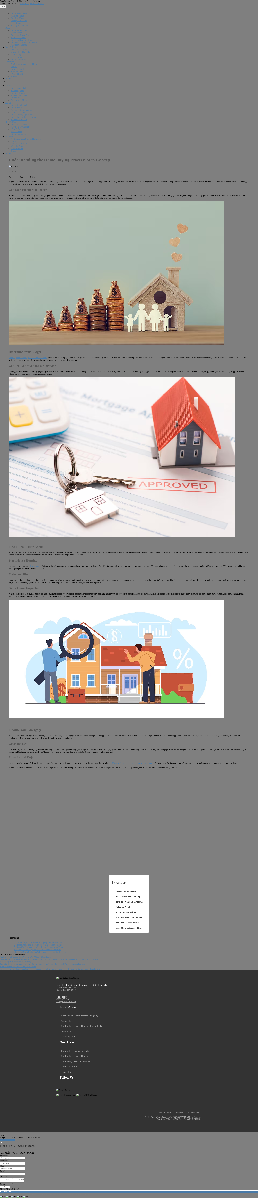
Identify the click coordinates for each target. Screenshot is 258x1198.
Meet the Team (17, 71)
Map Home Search (19, 45)
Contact (14, 66)
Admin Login (193, 1113)
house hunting (36, 566)
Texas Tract (67, 1071)
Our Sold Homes (18, 18)
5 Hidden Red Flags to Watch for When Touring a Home (38, 945)
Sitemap (179, 1113)
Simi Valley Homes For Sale (75, 1051)
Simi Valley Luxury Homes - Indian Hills (81, 1026)
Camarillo (66, 1021)
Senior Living (16, 57)
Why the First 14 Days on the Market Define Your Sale (37, 949)
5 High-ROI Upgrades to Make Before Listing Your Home (39, 947)
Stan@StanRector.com (32, 3)
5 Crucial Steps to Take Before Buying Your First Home (38, 942)
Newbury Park (68, 1036)
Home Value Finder (19, 13)
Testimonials (16, 76)
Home (8, 79)
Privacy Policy (165, 1113)
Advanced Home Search (21, 35)
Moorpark (66, 1031)
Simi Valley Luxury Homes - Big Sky (79, 1015)
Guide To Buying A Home (22, 40)
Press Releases (17, 74)
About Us (9, 62)
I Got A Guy (16, 54)
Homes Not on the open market (24, 42)
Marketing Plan (17, 16)
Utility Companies (18, 59)
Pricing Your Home (19, 20)
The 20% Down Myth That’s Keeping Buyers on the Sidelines (40, 952)
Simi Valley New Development (76, 1061)
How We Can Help (19, 69)
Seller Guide (16, 23)
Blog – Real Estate (19, 50)
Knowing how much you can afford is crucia (28, 357)
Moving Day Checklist (20, 52)
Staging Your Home (19, 25)
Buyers (8, 28)
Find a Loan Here (18, 37)
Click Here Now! (7, 1140)
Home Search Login (19, 30)
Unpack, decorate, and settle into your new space (133, 763)
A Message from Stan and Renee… (26, 64)
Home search (16, 33)
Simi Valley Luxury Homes (74, 1056)
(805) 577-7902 (9, 3)
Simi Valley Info (69, 1066)
